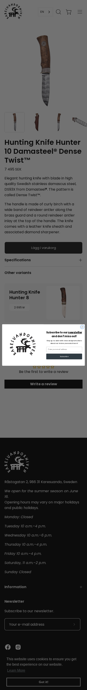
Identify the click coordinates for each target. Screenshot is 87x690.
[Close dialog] (82, 327)
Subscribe (64, 356)
